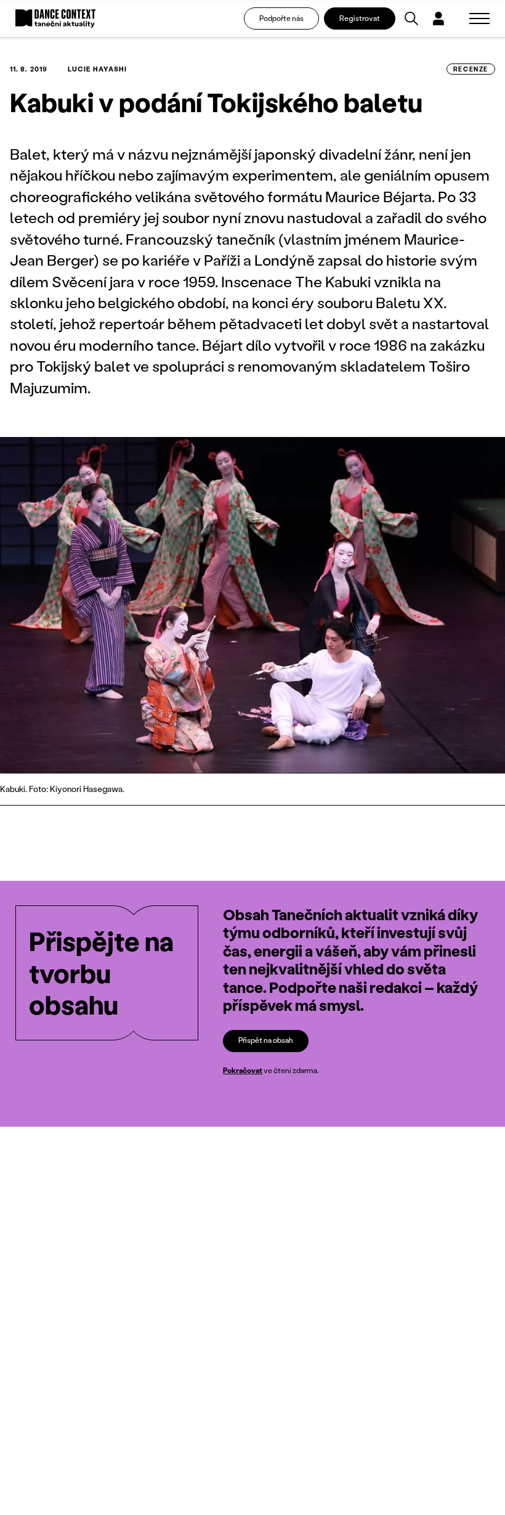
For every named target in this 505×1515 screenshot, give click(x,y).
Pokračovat (242, 1070)
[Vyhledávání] (411, 18)
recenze (470, 69)
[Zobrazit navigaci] (479, 18)
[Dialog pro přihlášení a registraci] (438, 18)
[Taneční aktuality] (55, 18)
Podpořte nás (281, 18)
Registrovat (359, 18)
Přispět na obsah (265, 1040)
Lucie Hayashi (97, 69)
